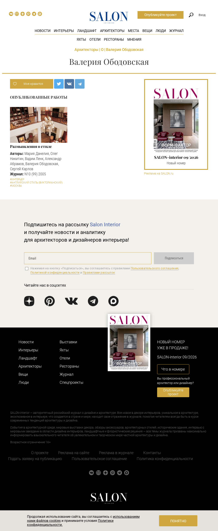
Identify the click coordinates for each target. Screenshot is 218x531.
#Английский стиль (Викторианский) (36, 182)
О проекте (39, 452)
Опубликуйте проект (160, 15)
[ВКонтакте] (69, 84)
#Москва (16, 186)
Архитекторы (112, 31)
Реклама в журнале (116, 452)
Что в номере (173, 369)
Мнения (134, 40)
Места (133, 31)
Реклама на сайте (73, 452)
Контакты (152, 452)
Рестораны (114, 40)
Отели (94, 40)
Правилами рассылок (99, 272)
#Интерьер (17, 179)
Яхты (81, 40)
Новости (42, 31)
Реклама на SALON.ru (159, 173)
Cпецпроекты (71, 382)
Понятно (178, 521)
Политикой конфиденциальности (55, 272)
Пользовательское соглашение (99, 458)
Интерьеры (64, 31)
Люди (161, 31)
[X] (59, 84)
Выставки (68, 342)
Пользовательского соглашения (155, 268)
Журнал (176, 31)
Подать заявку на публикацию (35, 458)
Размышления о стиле (31, 146)
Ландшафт (87, 31)
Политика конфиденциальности (165, 458)
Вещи (147, 31)
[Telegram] (80, 84)
